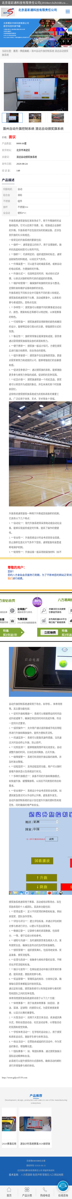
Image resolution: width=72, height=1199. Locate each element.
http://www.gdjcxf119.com (14, 1077)
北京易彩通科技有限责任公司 (29, 1170)
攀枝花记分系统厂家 (53, 1143)
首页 (15, 51)
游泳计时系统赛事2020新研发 (18, 1143)
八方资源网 (26, 1174)
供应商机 (24, 51)
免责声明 (37, 1174)
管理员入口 (48, 1174)
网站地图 (58, 1174)
